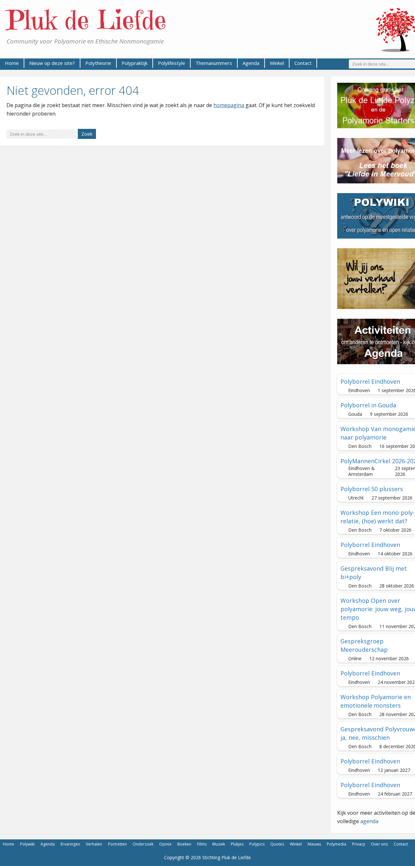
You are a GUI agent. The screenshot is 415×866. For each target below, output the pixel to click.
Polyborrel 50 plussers (371, 489)
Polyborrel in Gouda (368, 405)
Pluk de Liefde (86, 20)
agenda (369, 821)
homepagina (228, 105)
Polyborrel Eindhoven (370, 381)
